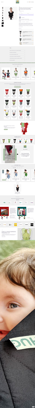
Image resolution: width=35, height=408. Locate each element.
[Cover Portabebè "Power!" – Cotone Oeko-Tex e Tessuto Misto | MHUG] (20, 32)
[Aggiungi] (32, 36)
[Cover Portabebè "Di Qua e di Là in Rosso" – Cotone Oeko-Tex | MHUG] (21, 102)
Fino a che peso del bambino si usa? (14, 54)
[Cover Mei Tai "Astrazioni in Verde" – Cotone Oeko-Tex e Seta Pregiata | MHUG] (28, 91)
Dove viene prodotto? (12, 60)
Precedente (4, 13)
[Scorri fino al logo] (4, 202)
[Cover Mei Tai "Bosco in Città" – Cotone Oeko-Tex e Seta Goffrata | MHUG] (14, 102)
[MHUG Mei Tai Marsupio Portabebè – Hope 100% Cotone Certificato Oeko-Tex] (15, 71)
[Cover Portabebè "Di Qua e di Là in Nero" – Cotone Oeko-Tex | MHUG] (28, 102)
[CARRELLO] (33, 2)
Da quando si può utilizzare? (13, 52)
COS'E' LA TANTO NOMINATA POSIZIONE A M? (9, 232)
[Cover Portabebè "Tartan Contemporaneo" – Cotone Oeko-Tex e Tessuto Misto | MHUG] (20, 39)
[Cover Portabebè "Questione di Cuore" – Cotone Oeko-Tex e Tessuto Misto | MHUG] (21, 113)
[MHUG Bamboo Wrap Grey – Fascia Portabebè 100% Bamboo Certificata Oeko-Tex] (20, 36)
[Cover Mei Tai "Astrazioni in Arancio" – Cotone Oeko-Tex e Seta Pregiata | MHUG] (21, 91)
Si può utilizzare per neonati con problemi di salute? (16, 58)
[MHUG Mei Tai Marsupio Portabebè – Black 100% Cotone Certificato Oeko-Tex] (17, 188)
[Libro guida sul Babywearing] (20, 43)
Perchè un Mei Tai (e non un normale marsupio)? (15, 50)
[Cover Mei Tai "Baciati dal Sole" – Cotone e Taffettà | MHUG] (7, 113)
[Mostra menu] (1, 2)
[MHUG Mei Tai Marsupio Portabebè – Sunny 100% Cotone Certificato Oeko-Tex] (25, 71)
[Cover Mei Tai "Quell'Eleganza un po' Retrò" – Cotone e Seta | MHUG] (28, 113)
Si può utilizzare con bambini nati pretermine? (15, 56)
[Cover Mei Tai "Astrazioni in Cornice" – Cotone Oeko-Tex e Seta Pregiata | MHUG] (7, 91)
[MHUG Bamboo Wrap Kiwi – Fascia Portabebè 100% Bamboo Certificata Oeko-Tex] (25, 173)
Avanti (34, 71)
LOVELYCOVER (22, 17)
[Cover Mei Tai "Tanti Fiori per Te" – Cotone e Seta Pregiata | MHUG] (14, 113)
